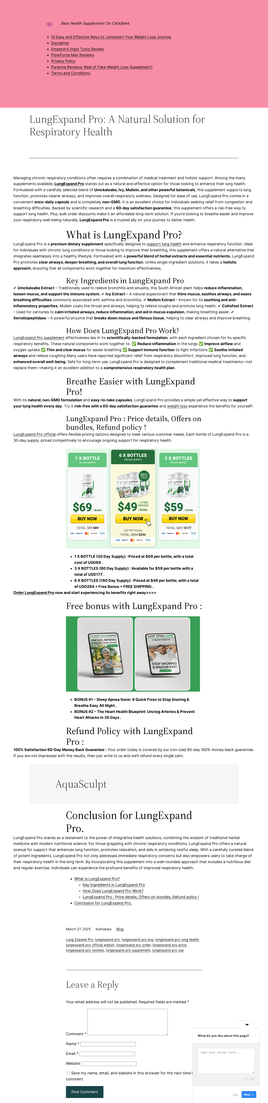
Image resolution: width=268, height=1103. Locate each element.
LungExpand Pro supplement (38, 337)
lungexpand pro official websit (90, 945)
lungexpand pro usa (168, 950)
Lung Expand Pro (79, 939)
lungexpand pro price (169, 945)
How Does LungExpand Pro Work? (113, 891)
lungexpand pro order (133, 945)
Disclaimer (60, 43)
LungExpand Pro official (34, 434)
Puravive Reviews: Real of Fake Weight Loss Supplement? (102, 67)
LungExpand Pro (69, 184)
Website (73, 1063)
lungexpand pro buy (137, 939)
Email (72, 1053)
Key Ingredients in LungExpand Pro (114, 885)
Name (72, 1044)
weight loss (177, 406)
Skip (235, 1094)
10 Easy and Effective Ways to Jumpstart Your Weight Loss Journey (111, 37)
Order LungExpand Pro (33, 592)
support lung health (164, 244)
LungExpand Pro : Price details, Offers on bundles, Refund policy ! (141, 897)
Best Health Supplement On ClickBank (95, 23)
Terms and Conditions (70, 73)
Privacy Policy (63, 61)
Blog (120, 929)
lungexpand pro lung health (177, 939)
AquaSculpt (81, 784)
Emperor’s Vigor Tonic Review (77, 49)
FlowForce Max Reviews (72, 55)
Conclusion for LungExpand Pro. (103, 903)
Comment (76, 1034)
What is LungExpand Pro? (97, 879)
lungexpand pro (107, 939)
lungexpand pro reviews (85, 950)
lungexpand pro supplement (128, 950)
